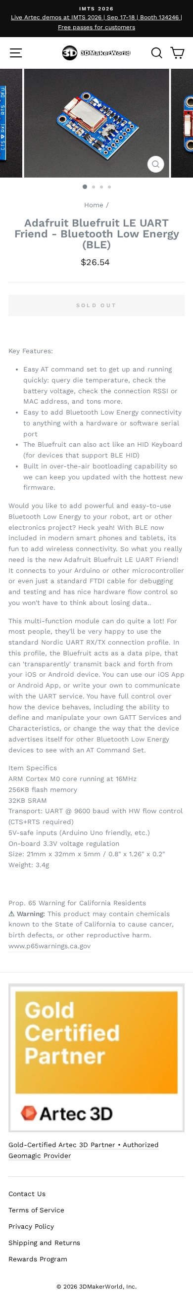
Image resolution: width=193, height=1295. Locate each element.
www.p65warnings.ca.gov (49, 946)
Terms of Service (36, 1210)
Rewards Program (37, 1259)
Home (93, 205)
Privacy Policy (31, 1226)
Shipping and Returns (44, 1243)
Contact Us (27, 1194)
